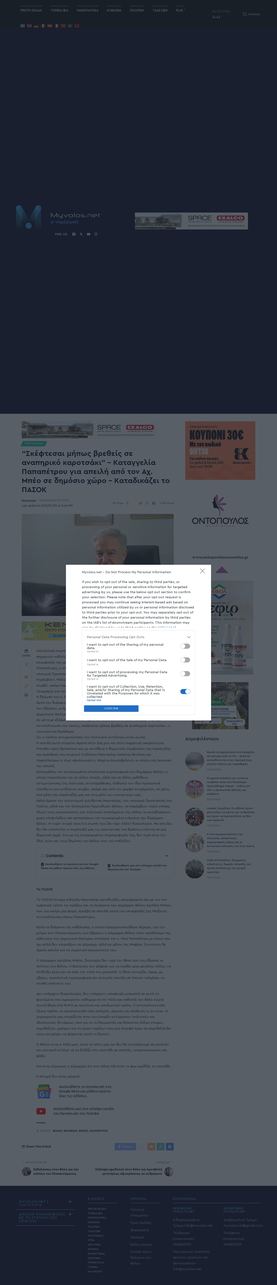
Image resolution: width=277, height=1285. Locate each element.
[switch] (185, 646)
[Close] (203, 572)
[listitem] (138, 637)
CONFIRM (111, 708)
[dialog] (138, 642)
